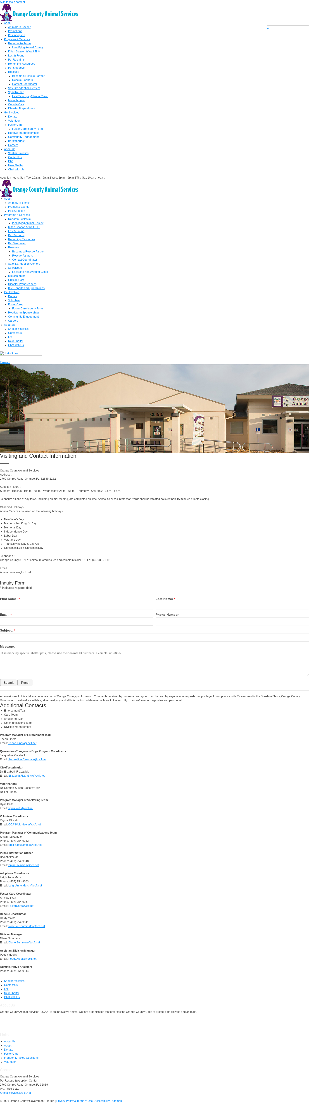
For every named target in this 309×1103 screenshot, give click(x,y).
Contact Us (15, 157)
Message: (7, 646)
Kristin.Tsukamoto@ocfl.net (25, 844)
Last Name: (164, 599)
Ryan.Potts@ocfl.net (20, 808)
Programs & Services (17, 39)
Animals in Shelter (19, 27)
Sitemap (117, 1101)
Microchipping (17, 100)
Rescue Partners (22, 80)
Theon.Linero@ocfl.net (22, 743)
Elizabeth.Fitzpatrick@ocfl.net (26, 775)
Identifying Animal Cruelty (27, 47)
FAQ (10, 161)
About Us (9, 149)
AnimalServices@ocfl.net (15, 1092)
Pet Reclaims (16, 59)
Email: (5, 614)
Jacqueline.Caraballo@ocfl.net (27, 759)
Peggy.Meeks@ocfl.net (22, 958)
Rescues (13, 71)
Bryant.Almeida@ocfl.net (23, 865)
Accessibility (102, 1101)
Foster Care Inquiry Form (27, 128)
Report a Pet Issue (19, 43)
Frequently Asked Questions (21, 1057)
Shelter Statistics (18, 153)
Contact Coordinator (24, 84)
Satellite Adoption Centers (24, 88)
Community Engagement (23, 137)
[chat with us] (154, 353)
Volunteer (14, 120)
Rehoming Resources (21, 63)
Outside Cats (16, 104)
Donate (12, 116)
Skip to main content (12, 2)
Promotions (15, 31)
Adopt (7, 23)
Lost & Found (16, 55)
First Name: (9, 599)
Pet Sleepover (17, 67)
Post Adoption (16, 35)
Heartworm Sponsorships (23, 132)
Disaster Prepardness (21, 108)
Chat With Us (16, 169)
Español (5, 362)
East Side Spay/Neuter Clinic (30, 96)
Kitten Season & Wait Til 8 (24, 51)
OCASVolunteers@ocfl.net (24, 824)
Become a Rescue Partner (28, 76)
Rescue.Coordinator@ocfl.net (26, 926)
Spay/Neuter (16, 92)
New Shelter (15, 165)
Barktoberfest (16, 141)
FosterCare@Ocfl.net (21, 905)
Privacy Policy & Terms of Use (74, 1101)
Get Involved (11, 112)
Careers (13, 145)
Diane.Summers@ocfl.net (24, 942)
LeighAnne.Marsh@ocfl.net (25, 885)
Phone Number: (168, 614)
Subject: (6, 630)
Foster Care (15, 124)
